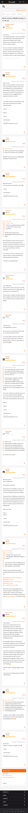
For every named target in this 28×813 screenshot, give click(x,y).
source (5, 585)
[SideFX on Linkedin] (23, 811)
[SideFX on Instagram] (9, 811)
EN (21, 2)
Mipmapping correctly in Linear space (12, 581)
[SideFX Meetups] (15, 811)
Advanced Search (22, 10)
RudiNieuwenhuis (10, 24)
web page (8, 596)
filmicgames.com (7, 579)
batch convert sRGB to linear (20, 14)
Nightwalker (9, 315)
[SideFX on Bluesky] (12, 811)
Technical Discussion (13, 14)
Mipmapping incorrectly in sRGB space (12, 577)
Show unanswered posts (8, 777)
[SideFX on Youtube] (21, 811)
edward (7, 138)
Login (25, 2)
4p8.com (14, 596)
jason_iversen (9, 612)
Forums (7, 14)
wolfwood (8, 210)
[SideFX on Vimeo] (18, 811)
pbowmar (8, 72)
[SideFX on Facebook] (4, 811)
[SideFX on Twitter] (7, 811)
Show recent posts (7, 775)
